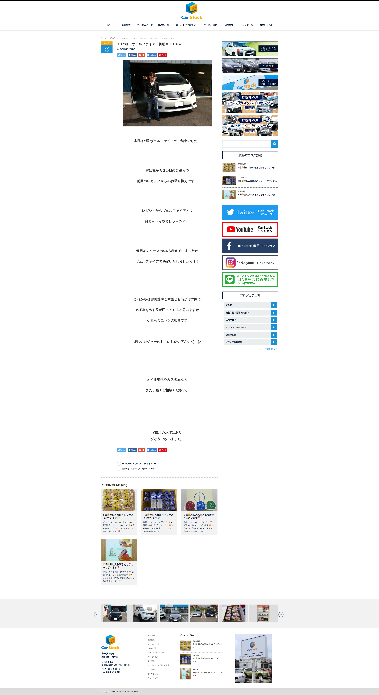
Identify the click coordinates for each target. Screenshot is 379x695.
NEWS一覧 (163, 25)
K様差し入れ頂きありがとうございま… (257, 194)
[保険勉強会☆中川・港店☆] (263, 613)
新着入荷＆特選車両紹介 (237, 312)
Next (281, 614)
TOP (109, 25)
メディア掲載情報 (234, 342)
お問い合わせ (266, 25)
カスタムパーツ (145, 25)
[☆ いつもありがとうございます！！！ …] (204, 613)
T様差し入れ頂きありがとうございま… (257, 181)
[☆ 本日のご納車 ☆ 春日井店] (174, 613)
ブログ (132, 38)
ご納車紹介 (124, 38)
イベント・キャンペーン (237, 327)
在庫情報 (126, 25)
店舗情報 (229, 25)
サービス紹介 (210, 25)
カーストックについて (187, 25)
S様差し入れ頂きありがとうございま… (257, 167)
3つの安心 (151, 661)
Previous (96, 614)
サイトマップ (153, 678)
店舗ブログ (231, 320)
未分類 (229, 305)
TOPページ (152, 635)
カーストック (116, 692)
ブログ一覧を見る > (267, 349)
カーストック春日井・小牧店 (158, 665)
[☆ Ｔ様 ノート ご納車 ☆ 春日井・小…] (144, 613)
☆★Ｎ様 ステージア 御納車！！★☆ (138, 469)
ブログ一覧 (247, 25)
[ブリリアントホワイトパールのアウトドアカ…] (115, 613)
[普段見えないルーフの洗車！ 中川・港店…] (233, 613)
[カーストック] (192, 17)
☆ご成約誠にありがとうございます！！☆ (139, 464)
